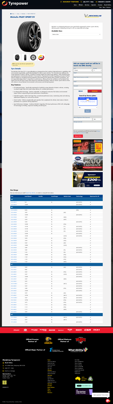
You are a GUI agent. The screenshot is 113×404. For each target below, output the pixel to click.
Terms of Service (81, 132)
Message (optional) (78, 122)
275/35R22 (14, 317)
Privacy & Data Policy (10, 401)
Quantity (95, 68)
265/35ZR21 (14, 283)
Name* (75, 73)
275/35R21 (14, 290)
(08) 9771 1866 (88, 2)
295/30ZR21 (14, 297)
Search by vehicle (30, 193)
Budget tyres (77, 371)
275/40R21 (14, 295)
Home (12, 13)
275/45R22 (14, 322)
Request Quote (78, 136)
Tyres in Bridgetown (79, 361)
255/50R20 (14, 238)
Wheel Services (51, 380)
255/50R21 (14, 281)
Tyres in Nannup (78, 365)
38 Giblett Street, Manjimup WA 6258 (15, 365)
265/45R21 (14, 288)
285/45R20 (14, 257)
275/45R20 (14, 252)
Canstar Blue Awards (79, 370)
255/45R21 (14, 276)
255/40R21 (14, 272)
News (104, 7)
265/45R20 (14, 245)
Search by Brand (51, 365)
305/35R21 (14, 311)
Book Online (107, 5)
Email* (75, 81)
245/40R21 (14, 267)
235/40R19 (14, 202)
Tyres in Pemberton (79, 368)
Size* (75, 68)
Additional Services (52, 382)
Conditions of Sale (18, 401)
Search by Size (51, 363)
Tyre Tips (50, 368)
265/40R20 (14, 243)
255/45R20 (14, 233)
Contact (100, 5)
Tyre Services (50, 378)
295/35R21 (14, 300)
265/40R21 (14, 286)
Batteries (49, 377)
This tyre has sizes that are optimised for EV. (23, 64)
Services (87, 5)
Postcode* (76, 86)
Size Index (77, 360)
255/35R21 (14, 269)
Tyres (75, 5)
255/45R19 (14, 204)
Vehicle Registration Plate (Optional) (82, 117)
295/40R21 (14, 304)
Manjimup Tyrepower (70, 2)
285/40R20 (14, 254)
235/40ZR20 (14, 210)
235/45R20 (14, 212)
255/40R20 (14, 226)
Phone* (81, 77)
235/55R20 (14, 215)
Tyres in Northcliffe (79, 366)
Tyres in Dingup (78, 363)
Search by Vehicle (52, 361)
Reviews (109, 7)
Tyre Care (50, 366)
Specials (93, 5)
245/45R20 (14, 219)
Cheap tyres (77, 373)
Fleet (100, 7)
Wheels (81, 5)
